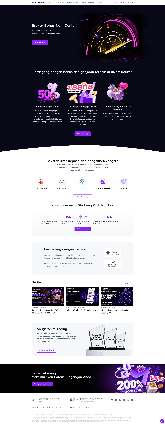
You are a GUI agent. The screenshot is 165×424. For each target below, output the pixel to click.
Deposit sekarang (82, 197)
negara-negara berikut (106, 420)
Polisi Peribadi (36, 407)
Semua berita (129, 283)
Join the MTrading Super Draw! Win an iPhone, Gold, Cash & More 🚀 (46, 311)
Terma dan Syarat (48, 407)
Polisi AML (73, 407)
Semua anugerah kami (46, 350)
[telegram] (120, 400)
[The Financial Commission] (74, 400)
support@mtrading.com (70, 412)
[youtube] (132, 400)
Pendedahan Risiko (84, 407)
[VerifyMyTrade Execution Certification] (35, 400)
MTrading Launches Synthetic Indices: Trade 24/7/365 (115, 311)
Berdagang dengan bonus (42, 384)
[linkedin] (124, 400)
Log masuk (114, 2)
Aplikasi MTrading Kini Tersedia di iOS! (81, 310)
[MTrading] (38, 3)
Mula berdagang (39, 42)
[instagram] (128, 400)
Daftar (122, 2)
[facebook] (116, 400)
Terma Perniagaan (61, 407)
